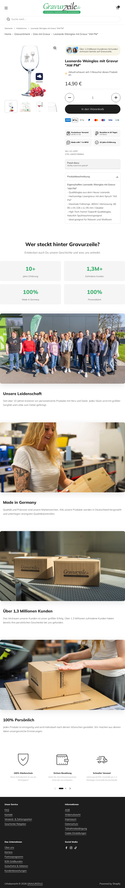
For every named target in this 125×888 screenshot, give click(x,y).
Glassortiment (22, 34)
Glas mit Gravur (41, 34)
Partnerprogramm (14, 856)
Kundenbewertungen (16, 870)
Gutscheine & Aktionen (16, 865)
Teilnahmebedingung (76, 828)
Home (8, 34)
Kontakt (8, 814)
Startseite (9, 28)
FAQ (7, 809)
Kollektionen (21, 28)
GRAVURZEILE (35, 883)
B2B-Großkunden (14, 861)
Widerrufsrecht (72, 814)
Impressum (70, 819)
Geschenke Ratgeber (15, 823)
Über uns (9, 847)
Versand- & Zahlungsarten (18, 819)
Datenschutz (71, 823)
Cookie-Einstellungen (75, 833)
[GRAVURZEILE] (62, 8)
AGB (67, 809)
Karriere (8, 852)
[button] (117, 8)
